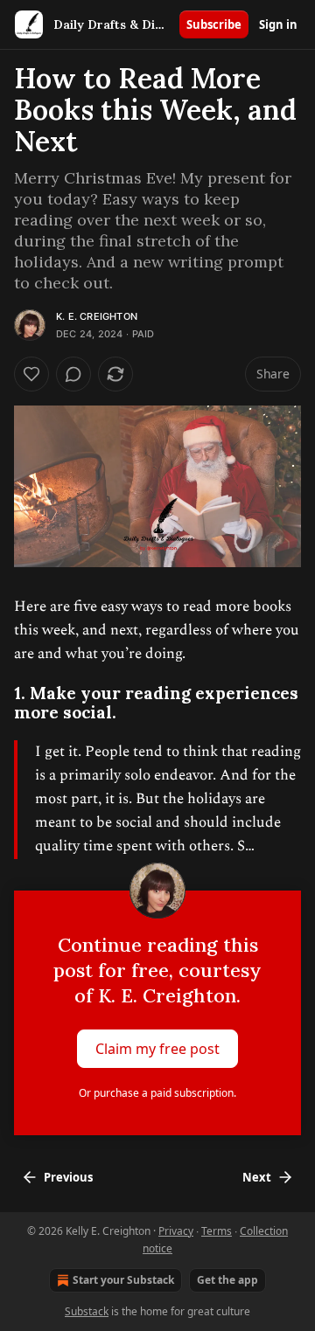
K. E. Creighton (96, 316)
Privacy (175, 1231)
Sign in (278, 24)
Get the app (227, 1279)
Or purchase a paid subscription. (157, 1092)
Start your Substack (123, 1279)
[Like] (31, 374)
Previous (68, 1177)
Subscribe (214, 24)
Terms (216, 1231)
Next (256, 1177)
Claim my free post (157, 1047)
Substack (86, 1311)
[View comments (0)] (73, 374)
